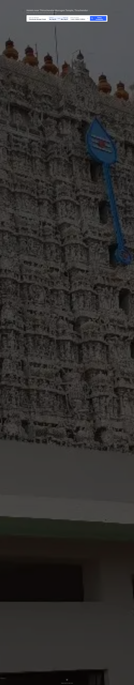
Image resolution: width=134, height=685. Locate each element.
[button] (122, 2)
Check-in (51, 17)
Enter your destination (34, 17)
